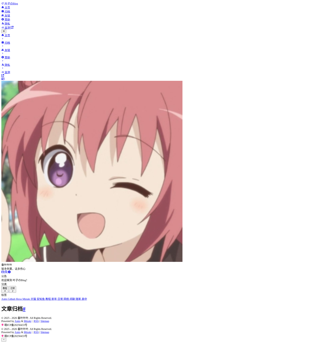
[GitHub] (6, 272)
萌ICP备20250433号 (15, 325)
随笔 (79, 299)
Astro (4, 299)
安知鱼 (41, 299)
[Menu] (3, 31)
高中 (84, 299)
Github (12, 299)
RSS (36, 321)
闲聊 (73, 299)
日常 (61, 299)
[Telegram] (9, 272)
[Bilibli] (3, 272)
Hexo (19, 299)
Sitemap (45, 321)
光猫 (34, 299)
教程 (48, 299)
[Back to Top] (3, 339)
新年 (54, 299)
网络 (67, 299)
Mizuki (26, 299)
